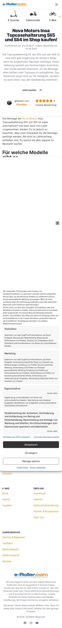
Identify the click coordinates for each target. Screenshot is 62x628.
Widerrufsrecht (10, 555)
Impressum (39, 493)
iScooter (7, 473)
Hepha (6, 499)
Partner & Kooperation (46, 511)
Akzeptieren (31, 444)
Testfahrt (7, 543)
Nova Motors (29, 118)
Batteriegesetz (10, 549)
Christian (21, 104)
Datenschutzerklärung (45, 505)
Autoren (37, 499)
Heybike (7, 505)
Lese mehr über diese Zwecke (46, 437)
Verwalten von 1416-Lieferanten (16, 437)
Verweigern (31, 452)
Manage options (31, 461)
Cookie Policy (22, 467)
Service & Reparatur (13, 537)
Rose (5, 493)
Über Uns (38, 517)
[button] (57, 223)
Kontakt (6, 561)
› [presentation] (60, 16)
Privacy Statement (37, 467)
